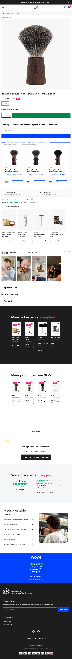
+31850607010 (16, 591)
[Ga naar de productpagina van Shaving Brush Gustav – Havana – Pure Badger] (14, 157)
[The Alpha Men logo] (36, 7)
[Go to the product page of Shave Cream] (25, 220)
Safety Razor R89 (39, 234)
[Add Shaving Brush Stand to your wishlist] (58, 382)
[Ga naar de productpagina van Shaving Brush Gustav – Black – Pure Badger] (36, 157)
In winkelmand (17, 182)
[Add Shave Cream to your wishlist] (32, 324)
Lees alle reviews (34, 576)
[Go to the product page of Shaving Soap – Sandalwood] (9, 220)
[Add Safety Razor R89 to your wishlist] (45, 324)
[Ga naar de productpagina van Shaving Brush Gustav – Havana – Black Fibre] (58, 157)
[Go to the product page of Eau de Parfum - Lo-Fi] (57, 220)
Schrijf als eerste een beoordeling (36, 457)
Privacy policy (44, 647)
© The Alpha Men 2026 (35, 644)
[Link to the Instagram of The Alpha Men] (33, 631)
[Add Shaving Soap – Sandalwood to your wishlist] (19, 324)
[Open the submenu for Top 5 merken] (67, 624)
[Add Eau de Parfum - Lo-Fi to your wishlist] (58, 324)
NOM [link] (3, 91)
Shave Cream (22, 234)
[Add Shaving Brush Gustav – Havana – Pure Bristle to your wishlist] (32, 382)
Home (3, 17)
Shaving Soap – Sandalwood (6, 234)
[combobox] (35, 13)
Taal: (39, 638)
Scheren (8, 17)
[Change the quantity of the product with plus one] (9, 115)
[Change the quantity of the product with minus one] (3, 115)
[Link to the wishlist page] (65, 7)
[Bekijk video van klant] (9, 268)
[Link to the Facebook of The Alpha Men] (38, 631)
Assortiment (7, 621)
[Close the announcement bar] (69, 2)
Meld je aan (36, 136)
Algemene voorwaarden (30, 647)
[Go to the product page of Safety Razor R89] (41, 220)
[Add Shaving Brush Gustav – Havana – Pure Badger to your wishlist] (19, 382)
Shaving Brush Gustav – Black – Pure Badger (34, 170)
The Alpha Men (8, 617)
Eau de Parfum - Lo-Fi (56, 234)
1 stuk (5, 103)
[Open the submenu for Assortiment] (67, 621)
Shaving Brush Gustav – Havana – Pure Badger (12, 170)
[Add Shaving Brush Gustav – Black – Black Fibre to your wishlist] (45, 382)
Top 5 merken (7, 624)
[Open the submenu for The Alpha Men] (67, 617)
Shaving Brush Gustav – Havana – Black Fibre (56, 170)
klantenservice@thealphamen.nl (22, 593)
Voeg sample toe (56, 350)
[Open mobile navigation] (3, 7)
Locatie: (28, 638)
